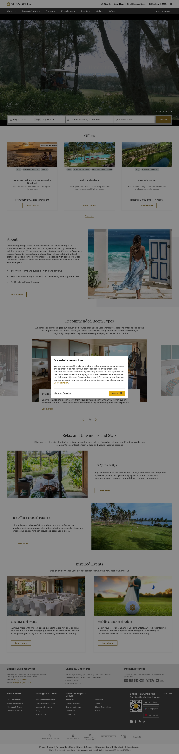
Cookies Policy (61, 383)
